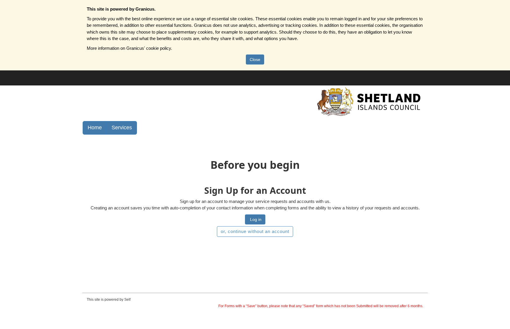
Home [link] (95, 127)
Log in (255, 219)
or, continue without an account (255, 231)
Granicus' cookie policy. (149, 48)
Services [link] (122, 127)
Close (255, 59)
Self (127, 299)
